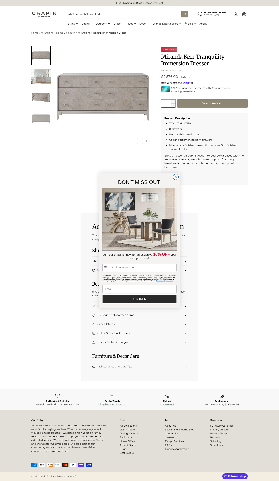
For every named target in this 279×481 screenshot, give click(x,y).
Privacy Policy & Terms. (164, 281)
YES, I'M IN (139, 299)
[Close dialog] (176, 177)
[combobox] (108, 267)
